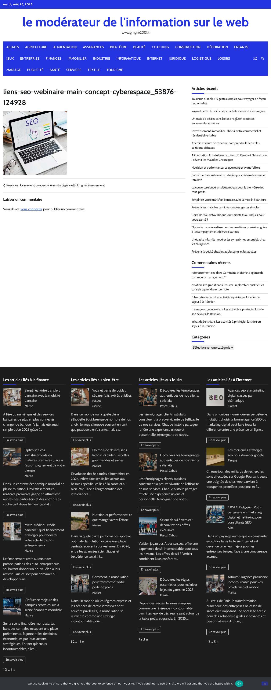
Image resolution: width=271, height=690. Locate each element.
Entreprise (29, 58)
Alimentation (65, 47)
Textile (94, 70)
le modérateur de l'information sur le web (135, 22)
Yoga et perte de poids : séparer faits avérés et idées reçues (228, 111)
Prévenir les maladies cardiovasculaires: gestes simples (226, 207)
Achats (12, 47)
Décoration (217, 47)
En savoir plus (14, 440)
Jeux (10, 58)
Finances (53, 58)
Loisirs (224, 58)
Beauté (139, 47)
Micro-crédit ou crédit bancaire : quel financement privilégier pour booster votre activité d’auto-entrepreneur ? (44, 535)
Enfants (241, 47)
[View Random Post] (255, 58)
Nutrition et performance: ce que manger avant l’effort (226, 167)
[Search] (262, 58)
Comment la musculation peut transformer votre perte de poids (110, 582)
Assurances (93, 47)
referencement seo (204, 273)
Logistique (201, 58)
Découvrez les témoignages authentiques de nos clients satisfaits (180, 395)
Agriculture (36, 47)
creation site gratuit (204, 285)
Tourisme (114, 70)
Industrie (101, 58)
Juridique (177, 58)
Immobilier (77, 58)
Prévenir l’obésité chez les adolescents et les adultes (224, 251)
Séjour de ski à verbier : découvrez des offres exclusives (176, 525)
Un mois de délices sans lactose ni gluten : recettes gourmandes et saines (110, 455)
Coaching (160, 47)
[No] (264, 684)
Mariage (13, 70)
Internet (154, 58)
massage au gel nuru (204, 309)
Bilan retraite (200, 297)
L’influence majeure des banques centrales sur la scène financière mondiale (43, 605)
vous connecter (31, 209)
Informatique (128, 58)
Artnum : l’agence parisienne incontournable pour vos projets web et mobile (248, 582)
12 (79, 642)
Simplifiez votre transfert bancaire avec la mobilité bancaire (229, 200)
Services (73, 70)
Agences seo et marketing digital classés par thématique (246, 395)
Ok (239, 683)
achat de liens (200, 321)
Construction (187, 47)
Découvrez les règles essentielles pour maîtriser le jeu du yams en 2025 (178, 584)
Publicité (35, 70)
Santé (55, 70)
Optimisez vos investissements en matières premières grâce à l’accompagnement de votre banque (45, 460)
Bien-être (118, 47)
